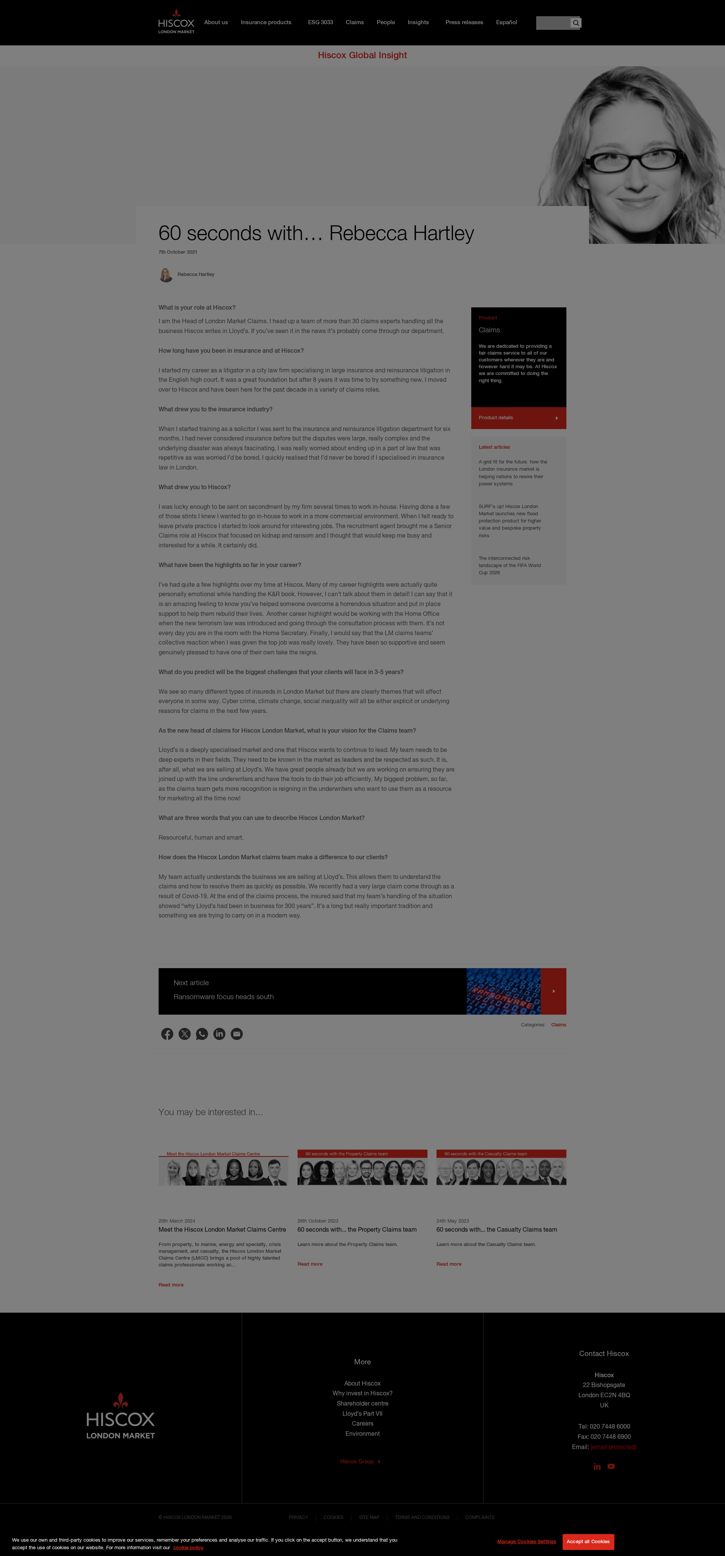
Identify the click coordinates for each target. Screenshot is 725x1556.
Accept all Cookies (588, 1541)
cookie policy (188, 1547)
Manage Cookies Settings (526, 1541)
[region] (362, 1542)
